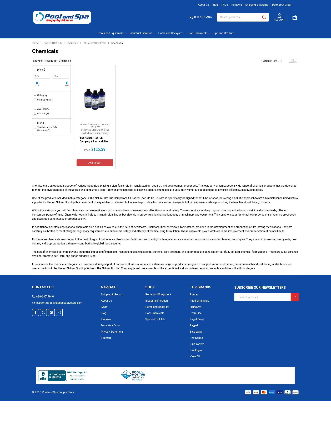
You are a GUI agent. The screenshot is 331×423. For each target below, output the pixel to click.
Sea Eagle (196, 350)
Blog (215, 4)
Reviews (236, 4)
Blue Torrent (197, 344)
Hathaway (196, 307)
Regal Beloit (197, 319)
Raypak (194, 325)
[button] (291, 61)
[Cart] (294, 17)
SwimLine (196, 313)
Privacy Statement (112, 331)
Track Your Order (281, 4)
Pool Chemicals (197, 33)
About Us (203, 4)
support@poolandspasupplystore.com (59, 302)
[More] (124, 33)
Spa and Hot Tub (223, 33)
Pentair (194, 294)
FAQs (224, 4)
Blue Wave (196, 331)
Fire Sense (196, 338)
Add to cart (94, 162)
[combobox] (243, 17)
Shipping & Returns (256, 4)
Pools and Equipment (110, 33)
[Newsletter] (295, 297)
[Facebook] (35, 312)
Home (35, 43)
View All (195, 356)
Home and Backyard (170, 33)
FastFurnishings (199, 300)
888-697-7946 (45, 296)
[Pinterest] (51, 312)
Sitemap (106, 338)
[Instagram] (59, 312)
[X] (43, 312)
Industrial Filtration (141, 33)
